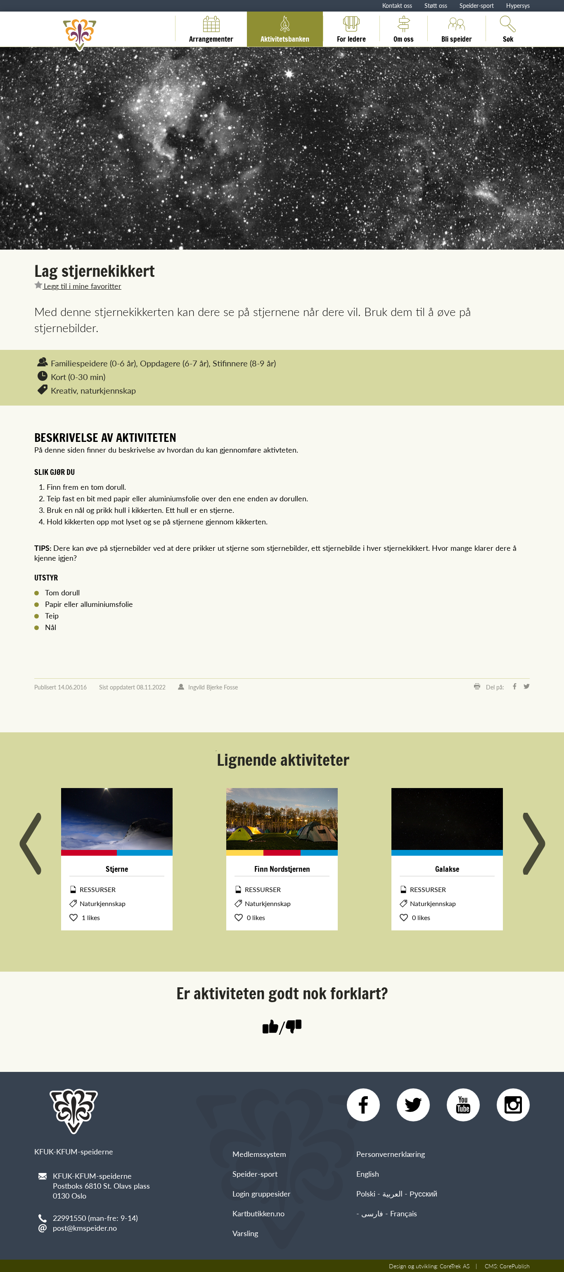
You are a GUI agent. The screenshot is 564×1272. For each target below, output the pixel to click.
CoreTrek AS (454, 1266)
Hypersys (518, 5)
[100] (270, 1027)
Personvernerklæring (390, 1154)
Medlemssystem (259, 1154)
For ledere (351, 37)
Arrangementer (211, 37)
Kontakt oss (397, 5)
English (367, 1173)
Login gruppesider (261, 1193)
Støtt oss (435, 5)
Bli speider (456, 37)
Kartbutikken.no (258, 1213)
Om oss (403, 37)
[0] (293, 1027)
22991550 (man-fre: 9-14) (95, 1218)
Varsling (245, 1233)
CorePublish (515, 1266)
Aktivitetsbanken (285, 37)
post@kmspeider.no (85, 1227)
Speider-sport (477, 5)
